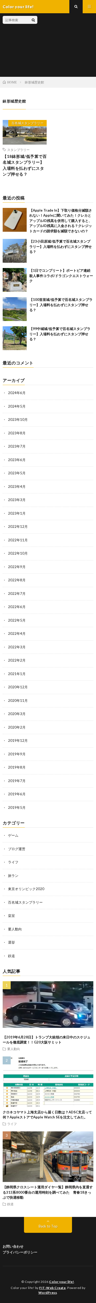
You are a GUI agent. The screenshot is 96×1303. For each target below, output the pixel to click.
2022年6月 (17, 607)
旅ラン (13, 875)
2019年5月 (17, 807)
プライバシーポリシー (20, 1252)
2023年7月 (17, 446)
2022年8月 (17, 580)
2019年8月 (17, 767)
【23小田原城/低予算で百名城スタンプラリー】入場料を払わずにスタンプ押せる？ (60, 246)
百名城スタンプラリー (27, 123)
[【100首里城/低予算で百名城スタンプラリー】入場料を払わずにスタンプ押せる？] (15, 309)
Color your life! (61, 1282)
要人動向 (15, 929)
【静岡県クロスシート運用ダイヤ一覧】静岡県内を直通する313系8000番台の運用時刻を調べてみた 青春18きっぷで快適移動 (48, 1192)
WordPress (47, 1293)
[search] (33, 20)
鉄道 (11, 956)
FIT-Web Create (52, 1288)
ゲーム (13, 835)
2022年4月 (17, 633)
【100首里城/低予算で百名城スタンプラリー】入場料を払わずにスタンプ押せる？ (61, 304)
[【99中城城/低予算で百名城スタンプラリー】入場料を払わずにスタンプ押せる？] (15, 338)
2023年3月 (17, 500)
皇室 (11, 915)
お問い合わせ (13, 1246)
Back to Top (48, 1226)
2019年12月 (18, 740)
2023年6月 (17, 460)
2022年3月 (17, 647)
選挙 (11, 942)
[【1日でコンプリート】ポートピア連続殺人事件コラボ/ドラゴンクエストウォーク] (15, 280)
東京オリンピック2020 (26, 889)
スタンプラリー (18, 149)
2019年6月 (17, 794)
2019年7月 (17, 781)
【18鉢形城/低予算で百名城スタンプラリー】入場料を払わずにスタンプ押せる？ (25, 165)
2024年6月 (17, 393)
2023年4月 (17, 486)
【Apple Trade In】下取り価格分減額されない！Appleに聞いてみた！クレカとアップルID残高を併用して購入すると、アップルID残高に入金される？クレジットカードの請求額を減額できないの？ (60, 220)
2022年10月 (18, 553)
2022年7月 (17, 593)
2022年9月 (17, 567)
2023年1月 (17, 513)
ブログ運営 (16, 849)
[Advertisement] (65, 45)
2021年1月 (17, 674)
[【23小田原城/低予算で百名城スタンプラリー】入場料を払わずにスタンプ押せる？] (15, 251)
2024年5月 (17, 406)
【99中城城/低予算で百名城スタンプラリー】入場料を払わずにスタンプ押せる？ (59, 334)
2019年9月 (17, 754)
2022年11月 (18, 540)
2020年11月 (18, 700)
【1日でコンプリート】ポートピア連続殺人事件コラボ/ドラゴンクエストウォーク (61, 275)
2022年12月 (18, 526)
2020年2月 (17, 727)
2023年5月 (17, 473)
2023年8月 (17, 433)
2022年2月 (17, 660)
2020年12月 (18, 687)
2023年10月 (18, 419)
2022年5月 (17, 620)
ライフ (13, 862)
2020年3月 (17, 714)
